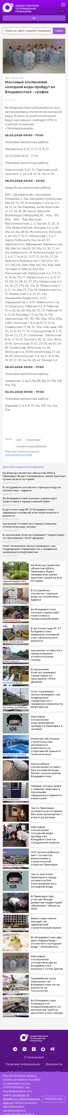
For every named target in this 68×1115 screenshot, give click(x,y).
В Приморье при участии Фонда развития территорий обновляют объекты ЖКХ (46, 902)
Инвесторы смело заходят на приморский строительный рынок (46, 923)
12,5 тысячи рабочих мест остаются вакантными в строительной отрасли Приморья (45, 858)
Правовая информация (22, 1064)
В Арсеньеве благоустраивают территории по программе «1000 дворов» (33, 536)
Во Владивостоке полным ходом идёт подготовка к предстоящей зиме (30, 500)
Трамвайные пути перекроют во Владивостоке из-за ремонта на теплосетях (45, 984)
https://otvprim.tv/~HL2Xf (18, 455)
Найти (59, 30)
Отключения (33, 439)
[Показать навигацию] (63, 4)
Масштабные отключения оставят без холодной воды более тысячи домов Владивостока (46, 770)
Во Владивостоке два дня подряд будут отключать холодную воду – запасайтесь (46, 942)
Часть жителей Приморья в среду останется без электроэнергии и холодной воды (43, 880)
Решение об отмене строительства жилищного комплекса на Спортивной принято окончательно (46, 746)
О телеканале (34, 1057)
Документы (54, 1064)
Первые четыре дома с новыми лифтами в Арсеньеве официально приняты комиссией (46, 792)
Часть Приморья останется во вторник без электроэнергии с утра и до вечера (46, 812)
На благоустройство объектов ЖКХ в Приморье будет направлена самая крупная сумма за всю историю (34, 476)
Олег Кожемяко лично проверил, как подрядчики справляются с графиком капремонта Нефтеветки (30, 549)
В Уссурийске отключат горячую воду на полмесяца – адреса (32, 489)
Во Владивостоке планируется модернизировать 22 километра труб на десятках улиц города (47, 1006)
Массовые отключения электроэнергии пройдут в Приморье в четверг (46, 723)
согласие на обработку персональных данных (21, 1098)
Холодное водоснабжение (31, 446)
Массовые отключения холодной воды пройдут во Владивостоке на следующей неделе (45, 834)
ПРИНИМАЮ (53, 1099)
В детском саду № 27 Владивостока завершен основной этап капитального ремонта (31, 512)
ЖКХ (18, 439)
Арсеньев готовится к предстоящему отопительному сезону (29, 525)
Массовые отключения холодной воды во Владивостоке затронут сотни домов (47, 962)
